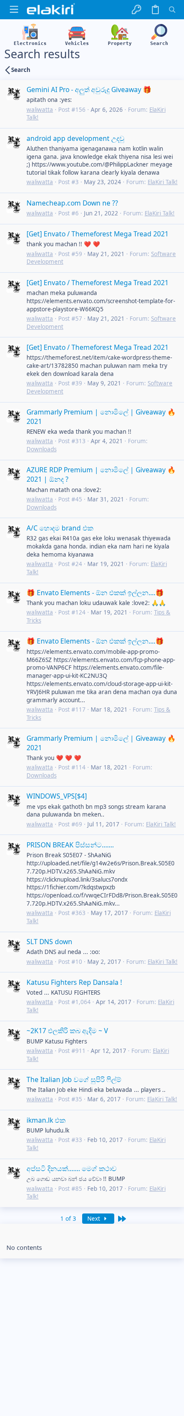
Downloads (41, 449)
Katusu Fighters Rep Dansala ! (74, 982)
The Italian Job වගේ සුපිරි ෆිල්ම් (74, 1079)
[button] (14, 9)
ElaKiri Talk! (163, 182)
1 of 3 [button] (68, 1218)
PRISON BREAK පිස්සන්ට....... (70, 845)
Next (94, 1218)
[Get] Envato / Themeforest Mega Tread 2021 (98, 233)
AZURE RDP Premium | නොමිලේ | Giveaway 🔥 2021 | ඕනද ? (101, 474)
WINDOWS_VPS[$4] (57, 796)
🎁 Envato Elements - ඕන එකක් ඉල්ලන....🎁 (95, 592)
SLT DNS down (49, 941)
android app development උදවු (76, 138)
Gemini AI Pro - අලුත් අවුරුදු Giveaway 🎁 (89, 89)
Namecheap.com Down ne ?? (72, 203)
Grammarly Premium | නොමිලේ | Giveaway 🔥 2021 (101, 416)
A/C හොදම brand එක (60, 528)
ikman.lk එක (46, 1120)
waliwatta (40, 109)
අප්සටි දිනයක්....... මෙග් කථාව (72, 1168)
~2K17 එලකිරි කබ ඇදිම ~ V (67, 1030)
